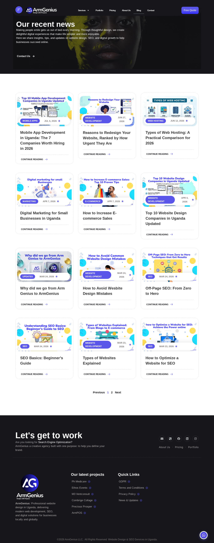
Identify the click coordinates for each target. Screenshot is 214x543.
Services (82, 10)
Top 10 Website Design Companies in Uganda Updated (166, 218)
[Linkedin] (187, 439)
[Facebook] (179, 439)
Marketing (29, 201)
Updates (28, 276)
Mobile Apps (30, 121)
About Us (126, 10)
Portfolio (99, 10)
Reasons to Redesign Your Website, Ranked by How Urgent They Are (106, 138)
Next (118, 392)
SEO (150, 276)
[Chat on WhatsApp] (203, 535)
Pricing (112, 10)
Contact (150, 10)
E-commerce (92, 201)
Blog (139, 10)
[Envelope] (162, 439)
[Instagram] (195, 439)
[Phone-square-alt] (170, 439)
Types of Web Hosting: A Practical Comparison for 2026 (168, 137)
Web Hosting (156, 121)
